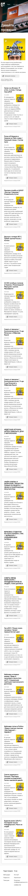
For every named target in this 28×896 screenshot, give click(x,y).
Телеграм (6, 880)
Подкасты (23, 4)
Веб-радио (6, 875)
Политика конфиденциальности (20, 881)
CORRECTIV (17, 885)
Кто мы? (15, 4)
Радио (8, 4)
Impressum (17, 877)
